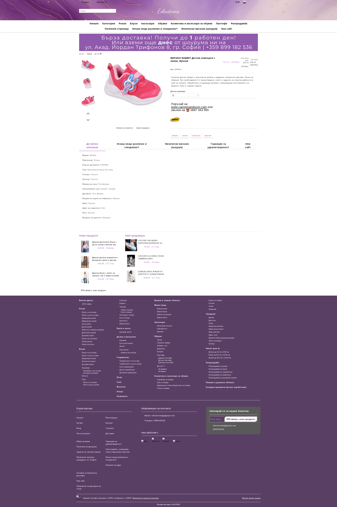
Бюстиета (123, 321)
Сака (119, 382)
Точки (211, 323)
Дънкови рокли (88, 336)
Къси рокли (86, 324)
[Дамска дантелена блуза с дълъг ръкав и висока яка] (85, 246)
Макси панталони (164, 314)
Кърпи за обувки (215, 300)
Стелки (211, 303)
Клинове (123, 340)
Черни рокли (87, 341)
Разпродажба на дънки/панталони (223, 378)
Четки (211, 306)
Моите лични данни (251, 498)
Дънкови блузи (88, 364)
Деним (211, 317)
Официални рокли (89, 321)
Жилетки (121, 387)
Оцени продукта (142, 128)
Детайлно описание (92, 146)
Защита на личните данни (88, 452)
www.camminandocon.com (189, 107)
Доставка (110, 433)
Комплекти (122, 396)
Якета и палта (123, 328)
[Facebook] (252, 2)
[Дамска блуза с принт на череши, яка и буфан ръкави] (85, 277)
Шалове (160, 332)
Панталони (124, 350)
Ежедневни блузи (89, 358)
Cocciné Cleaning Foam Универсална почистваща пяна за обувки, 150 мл (150, 257)
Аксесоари (147, 23)
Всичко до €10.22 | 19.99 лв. (220, 358)
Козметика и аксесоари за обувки (191, 23)
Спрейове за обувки (165, 380)
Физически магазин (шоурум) (199, 28)
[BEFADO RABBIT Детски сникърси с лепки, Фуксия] (133, 113)
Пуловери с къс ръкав (92, 371)
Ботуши (160, 352)
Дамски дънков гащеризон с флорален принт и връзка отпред (105, 258)
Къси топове (125, 318)
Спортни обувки (163, 343)
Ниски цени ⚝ (213, 348)
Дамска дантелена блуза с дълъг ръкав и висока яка (104, 243)
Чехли (159, 340)
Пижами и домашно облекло (220, 382)
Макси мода (160, 305)
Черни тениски (127, 310)
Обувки (162, 23)
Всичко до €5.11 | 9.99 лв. (219, 352)
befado (175, 135)
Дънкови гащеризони (128, 373)
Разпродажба (239, 23)
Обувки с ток (162, 346)
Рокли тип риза (88, 344)
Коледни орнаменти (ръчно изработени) (226, 387)
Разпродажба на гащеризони (220, 372)
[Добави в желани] (256, 107)
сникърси (196, 135)
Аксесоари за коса (164, 326)
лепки (185, 135)
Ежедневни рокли (89, 318)
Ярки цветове (214, 332)
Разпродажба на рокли (218, 366)
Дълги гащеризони (127, 370)
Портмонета (162, 329)
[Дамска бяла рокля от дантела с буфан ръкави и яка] (131, 276)
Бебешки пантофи (165, 362)
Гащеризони (123, 357)
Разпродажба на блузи (218, 369)
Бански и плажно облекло (167, 300)
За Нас (79, 423)
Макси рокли (162, 309)
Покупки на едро (113, 465)
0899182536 (102, 2)
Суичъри (123, 300)
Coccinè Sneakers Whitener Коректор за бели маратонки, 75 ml (150, 242)
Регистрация (111, 418)
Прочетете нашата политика (145, 498)
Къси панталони (126, 343)
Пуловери (86, 368)
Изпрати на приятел (124, 128)
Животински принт (216, 329)
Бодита (122, 303)
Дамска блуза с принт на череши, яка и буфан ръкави (105, 274)
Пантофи (221, 23)
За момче (162, 371)
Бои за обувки (162, 382)
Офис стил (213, 335)
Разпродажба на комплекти (220, 375)
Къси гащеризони (127, 367)
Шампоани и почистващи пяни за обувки (173, 385)
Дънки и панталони (126, 337)
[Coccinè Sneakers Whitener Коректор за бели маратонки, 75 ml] (131, 245)
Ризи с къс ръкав (90, 382)
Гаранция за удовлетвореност (218, 146)
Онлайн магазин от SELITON (168, 504)
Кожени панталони (128, 353)
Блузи (133, 23)
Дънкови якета (125, 332)
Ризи (84, 379)
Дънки (122, 346)
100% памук (86, 304)
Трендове (210, 314)
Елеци (120, 391)
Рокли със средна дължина (93, 330)
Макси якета (162, 317)
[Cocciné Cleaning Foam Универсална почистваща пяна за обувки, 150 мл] (131, 261)
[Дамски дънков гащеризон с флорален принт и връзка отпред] (85, 262)
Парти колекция (215, 341)
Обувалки (212, 309)
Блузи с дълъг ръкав (90, 356)
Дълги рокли (87, 327)
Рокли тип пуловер (89, 339)
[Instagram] (256, 2)
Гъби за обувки (163, 388)
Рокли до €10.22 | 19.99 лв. (219, 355)
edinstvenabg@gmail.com (163, 416)
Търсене (110, 428)
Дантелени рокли (89, 333)
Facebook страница (117, 28)
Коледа (212, 344)
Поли (119, 377)
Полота (85, 376)
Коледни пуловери (90, 373)
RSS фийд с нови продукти (93, 290)
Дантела (212, 320)
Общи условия (83, 441)
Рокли (122, 23)
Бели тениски (126, 312)
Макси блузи (125, 324)
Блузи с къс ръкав (89, 353)
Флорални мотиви (216, 326)
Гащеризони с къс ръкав (129, 361)
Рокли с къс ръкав (89, 312)
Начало (94, 23)
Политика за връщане (86, 447)
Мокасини (161, 349)
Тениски (123, 307)
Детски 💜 (98, 54)
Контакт (109, 423)
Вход (78, 428)
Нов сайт (226, 28)
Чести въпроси (83, 433)
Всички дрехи (86, 300)
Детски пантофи (165, 360)
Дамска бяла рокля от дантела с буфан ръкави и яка (151, 273)
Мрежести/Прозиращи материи (221, 338)
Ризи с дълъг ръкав (91, 385)
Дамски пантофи (165, 358)
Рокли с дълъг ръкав (90, 315)
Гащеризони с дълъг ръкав (130, 364)
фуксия (208, 135)
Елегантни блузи (88, 361)
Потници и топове (127, 315)
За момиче (162, 369)
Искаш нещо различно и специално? (155, 28)
